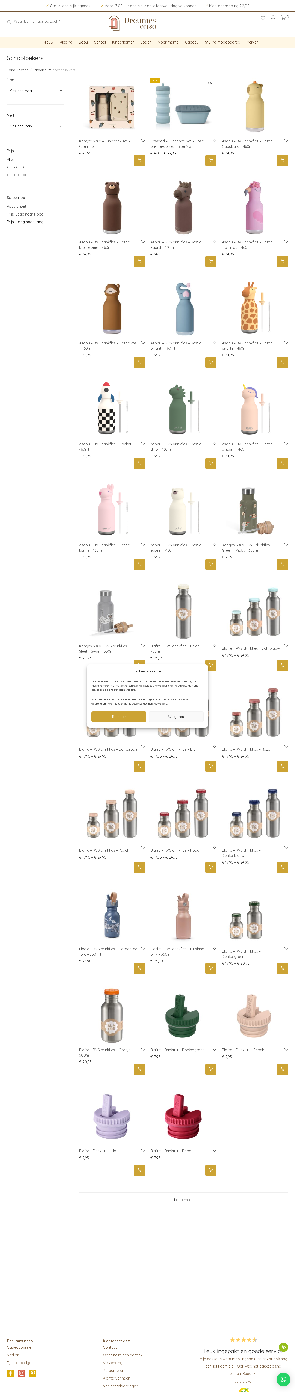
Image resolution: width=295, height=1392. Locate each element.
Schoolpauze (42, 70)
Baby (83, 42)
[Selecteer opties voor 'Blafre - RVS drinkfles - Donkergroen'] (282, 968)
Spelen (146, 42)
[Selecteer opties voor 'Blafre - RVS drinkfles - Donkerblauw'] (282, 867)
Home (11, 70)
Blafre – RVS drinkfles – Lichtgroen (108, 749)
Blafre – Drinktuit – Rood (170, 1151)
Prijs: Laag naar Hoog (25, 214)
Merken (252, 42)
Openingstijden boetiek (122, 1355)
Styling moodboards (222, 42)
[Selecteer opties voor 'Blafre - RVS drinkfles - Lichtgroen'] (139, 766)
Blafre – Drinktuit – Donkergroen (177, 1050)
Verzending (112, 1362)
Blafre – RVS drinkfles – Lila (173, 749)
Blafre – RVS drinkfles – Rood (174, 850)
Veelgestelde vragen (120, 1386)
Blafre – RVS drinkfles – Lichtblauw (251, 648)
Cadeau (192, 42)
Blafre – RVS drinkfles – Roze (246, 749)
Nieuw (48, 42)
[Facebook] (10, 1373)
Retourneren (113, 1370)
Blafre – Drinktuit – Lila (97, 1151)
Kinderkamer (123, 42)
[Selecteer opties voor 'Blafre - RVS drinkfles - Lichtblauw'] (282, 665)
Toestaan (119, 716)
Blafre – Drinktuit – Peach (243, 1050)
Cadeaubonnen (20, 1347)
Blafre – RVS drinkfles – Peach (104, 850)
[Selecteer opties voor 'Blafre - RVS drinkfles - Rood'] (210, 867)
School (100, 42)
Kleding (66, 42)
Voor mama (168, 42)
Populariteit (16, 206)
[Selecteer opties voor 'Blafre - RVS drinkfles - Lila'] (210, 766)
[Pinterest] (33, 1373)
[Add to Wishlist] (143, 140)
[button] (139, 160)
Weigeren (176, 716)
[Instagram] (21, 1373)
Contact (110, 1347)
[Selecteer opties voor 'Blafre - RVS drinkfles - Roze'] (282, 766)
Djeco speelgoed (21, 1362)
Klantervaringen (116, 1378)
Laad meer (183, 1199)
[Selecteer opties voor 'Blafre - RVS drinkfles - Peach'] (139, 867)
